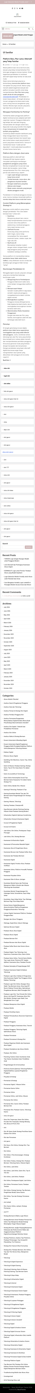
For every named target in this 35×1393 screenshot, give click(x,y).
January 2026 (8, 630)
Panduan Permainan (10, 1035)
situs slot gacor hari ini (11, 399)
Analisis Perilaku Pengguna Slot (14, 715)
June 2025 (7, 657)
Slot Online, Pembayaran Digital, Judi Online (17, 1180)
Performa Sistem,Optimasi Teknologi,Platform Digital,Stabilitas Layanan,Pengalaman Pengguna (18, 1071)
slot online (7, 506)
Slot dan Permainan (10, 1137)
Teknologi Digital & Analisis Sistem (15, 1327)
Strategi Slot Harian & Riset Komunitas (16, 1246)
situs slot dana (8, 490)
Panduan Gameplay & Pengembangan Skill (17, 966)
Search (5, 544)
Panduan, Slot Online (10, 1053)
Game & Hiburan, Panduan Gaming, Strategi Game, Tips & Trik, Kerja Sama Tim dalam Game (17, 768)
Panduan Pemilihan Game (12, 1012)
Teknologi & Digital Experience (13, 1262)
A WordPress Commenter (12, 596)
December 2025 (9, 634)
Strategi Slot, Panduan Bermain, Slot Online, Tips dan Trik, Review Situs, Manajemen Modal (17, 1252)
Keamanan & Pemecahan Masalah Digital (16, 844)
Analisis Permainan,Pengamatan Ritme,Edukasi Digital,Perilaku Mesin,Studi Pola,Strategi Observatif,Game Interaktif (17, 721)
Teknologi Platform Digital (12, 1360)
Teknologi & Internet (10, 1283)
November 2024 (9, 684)
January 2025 (8, 677)
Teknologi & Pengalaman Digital (14, 1304)
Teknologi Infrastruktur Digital (13, 1345)
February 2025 (8, 673)
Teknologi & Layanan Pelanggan (14, 1300)
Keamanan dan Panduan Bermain (14, 856)
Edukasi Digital (8, 752)
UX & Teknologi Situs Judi (12, 1380)
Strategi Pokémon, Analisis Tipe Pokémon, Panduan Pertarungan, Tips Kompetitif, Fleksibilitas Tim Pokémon (17, 1240)
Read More (6, 360)
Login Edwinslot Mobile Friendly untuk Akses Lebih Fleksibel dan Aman (16, 2)
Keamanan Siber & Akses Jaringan (14, 879)
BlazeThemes (21, 1389)
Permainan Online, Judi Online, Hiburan (16, 1096)
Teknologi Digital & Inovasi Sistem (14, 1331)
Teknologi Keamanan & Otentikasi (14, 1353)
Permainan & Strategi (10, 1080)
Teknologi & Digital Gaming (12, 1265)
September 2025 (9, 646)
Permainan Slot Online (11, 1100)
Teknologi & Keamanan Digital (13, 1287)
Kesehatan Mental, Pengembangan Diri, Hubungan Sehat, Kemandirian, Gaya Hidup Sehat (17, 893)
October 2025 (8, 642)
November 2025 (9, 638)
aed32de (7, 65)
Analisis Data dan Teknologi (12, 707)
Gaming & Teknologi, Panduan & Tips (15, 789)
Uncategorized (8, 1376)
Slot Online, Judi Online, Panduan (14, 1176)
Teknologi (7, 1258)
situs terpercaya (9, 498)
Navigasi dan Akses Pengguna (13, 919)
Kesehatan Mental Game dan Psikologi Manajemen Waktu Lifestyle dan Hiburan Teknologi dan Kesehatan (16, 885)
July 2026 (7, 607)
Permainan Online (9, 1092)
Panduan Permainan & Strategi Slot (14, 1039)
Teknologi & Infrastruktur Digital (14, 1279)
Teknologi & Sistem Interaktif (13, 1320)
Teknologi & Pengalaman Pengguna (15, 1308)
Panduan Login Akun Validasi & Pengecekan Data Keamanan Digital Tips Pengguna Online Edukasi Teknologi (18, 978)
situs (5, 422)
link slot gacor (8, 391)
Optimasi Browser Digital (11, 927)
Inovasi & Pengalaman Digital (13, 823)
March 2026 (7, 623)
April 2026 (7, 619)
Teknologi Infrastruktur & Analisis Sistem (16, 1341)
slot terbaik (7, 1202)
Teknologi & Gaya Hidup (11, 1275)
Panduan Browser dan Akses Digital (15, 942)
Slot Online (7, 1151)
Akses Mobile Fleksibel (11, 699)
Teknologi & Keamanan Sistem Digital (15, 1291)
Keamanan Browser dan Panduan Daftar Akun (18, 852)
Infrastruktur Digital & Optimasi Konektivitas (17, 815)
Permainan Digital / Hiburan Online (14, 1084)
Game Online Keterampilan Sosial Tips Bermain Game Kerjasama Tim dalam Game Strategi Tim (17, 780)
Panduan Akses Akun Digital (12, 931)
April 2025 (7, 665)
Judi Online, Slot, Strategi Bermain (14, 836)
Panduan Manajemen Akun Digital (14, 1004)
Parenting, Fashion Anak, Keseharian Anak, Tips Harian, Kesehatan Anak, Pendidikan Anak (17, 1059)
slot (5, 414)
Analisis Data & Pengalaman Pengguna (16, 703)
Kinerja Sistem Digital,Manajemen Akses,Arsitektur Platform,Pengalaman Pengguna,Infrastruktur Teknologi (16, 907)
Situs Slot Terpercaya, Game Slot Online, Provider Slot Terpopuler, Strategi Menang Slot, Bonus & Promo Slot (17, 1122)
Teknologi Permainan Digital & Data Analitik (17, 1357)
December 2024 (9, 680)
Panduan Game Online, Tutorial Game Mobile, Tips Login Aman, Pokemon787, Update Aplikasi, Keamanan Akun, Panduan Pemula (18, 960)
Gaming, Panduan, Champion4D (13, 805)
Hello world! (26, 596)
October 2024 (8, 688)
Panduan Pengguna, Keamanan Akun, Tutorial (18, 1025)
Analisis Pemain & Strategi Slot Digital (16, 711)
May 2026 (7, 615)
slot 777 (6, 467)
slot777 (6, 1212)
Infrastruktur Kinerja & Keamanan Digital (16, 819)
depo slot (7, 430)
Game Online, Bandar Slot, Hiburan (14, 786)
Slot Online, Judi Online (11, 1167)
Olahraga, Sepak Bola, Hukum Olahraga (16, 923)
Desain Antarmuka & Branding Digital (15, 740)
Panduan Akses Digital (11, 935)
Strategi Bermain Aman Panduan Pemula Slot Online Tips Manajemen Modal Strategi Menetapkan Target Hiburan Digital (18, 1222)
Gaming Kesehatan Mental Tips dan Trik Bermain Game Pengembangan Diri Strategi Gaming (17, 796)
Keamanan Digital (9, 860)
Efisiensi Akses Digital (11, 756)
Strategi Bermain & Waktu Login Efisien (16, 1216)
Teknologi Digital (9, 1324)
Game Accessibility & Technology (14, 774)
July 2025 (7, 653)
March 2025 (7, 669)
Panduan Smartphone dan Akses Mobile (16, 1049)
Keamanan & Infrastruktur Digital (14, 840)
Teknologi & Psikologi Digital (13, 1312)
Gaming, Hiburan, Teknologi (12, 801)
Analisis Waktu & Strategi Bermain (14, 736)
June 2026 (7, 611)
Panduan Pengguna (10, 1022)
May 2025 (7, 661)
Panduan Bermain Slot (11, 938)
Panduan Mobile (9, 1008)
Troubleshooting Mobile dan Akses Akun (16, 1372)
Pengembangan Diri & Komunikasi (14, 1065)
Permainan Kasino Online (11, 1088)
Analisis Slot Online (10, 732)
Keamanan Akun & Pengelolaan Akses (15, 848)
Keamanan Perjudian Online (12, 875)
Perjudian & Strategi (10, 1077)
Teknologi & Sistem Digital (12, 1316)
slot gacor (7, 437)
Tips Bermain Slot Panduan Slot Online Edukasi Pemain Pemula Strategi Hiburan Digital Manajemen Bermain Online (16, 1366)
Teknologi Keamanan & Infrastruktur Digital (17, 1349)
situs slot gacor (9, 407)
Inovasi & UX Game (10, 827)
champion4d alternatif (10, 97)
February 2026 (8, 626)
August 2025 (8, 650)
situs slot (7, 475)
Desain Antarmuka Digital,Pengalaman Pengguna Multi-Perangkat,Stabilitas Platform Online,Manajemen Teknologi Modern (18, 746)
